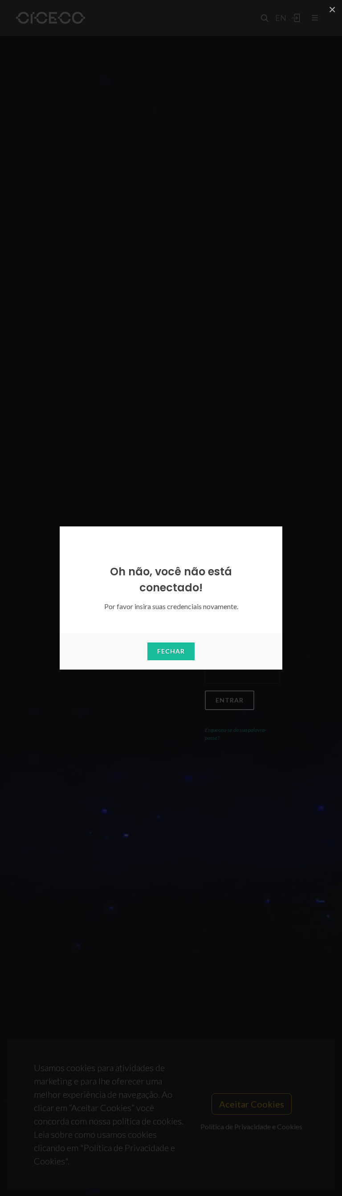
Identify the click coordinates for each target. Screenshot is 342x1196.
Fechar (171, 651)
